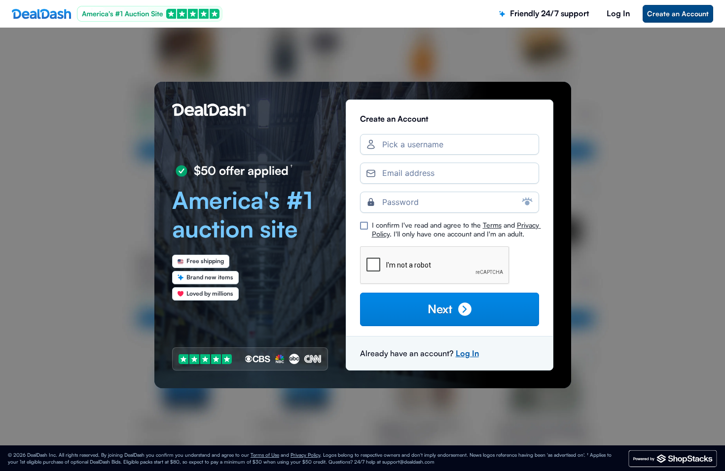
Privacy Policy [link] (305, 455)
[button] (449, 309)
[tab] (544, 13)
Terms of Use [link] (265, 455)
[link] (678, 14)
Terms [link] (492, 225)
